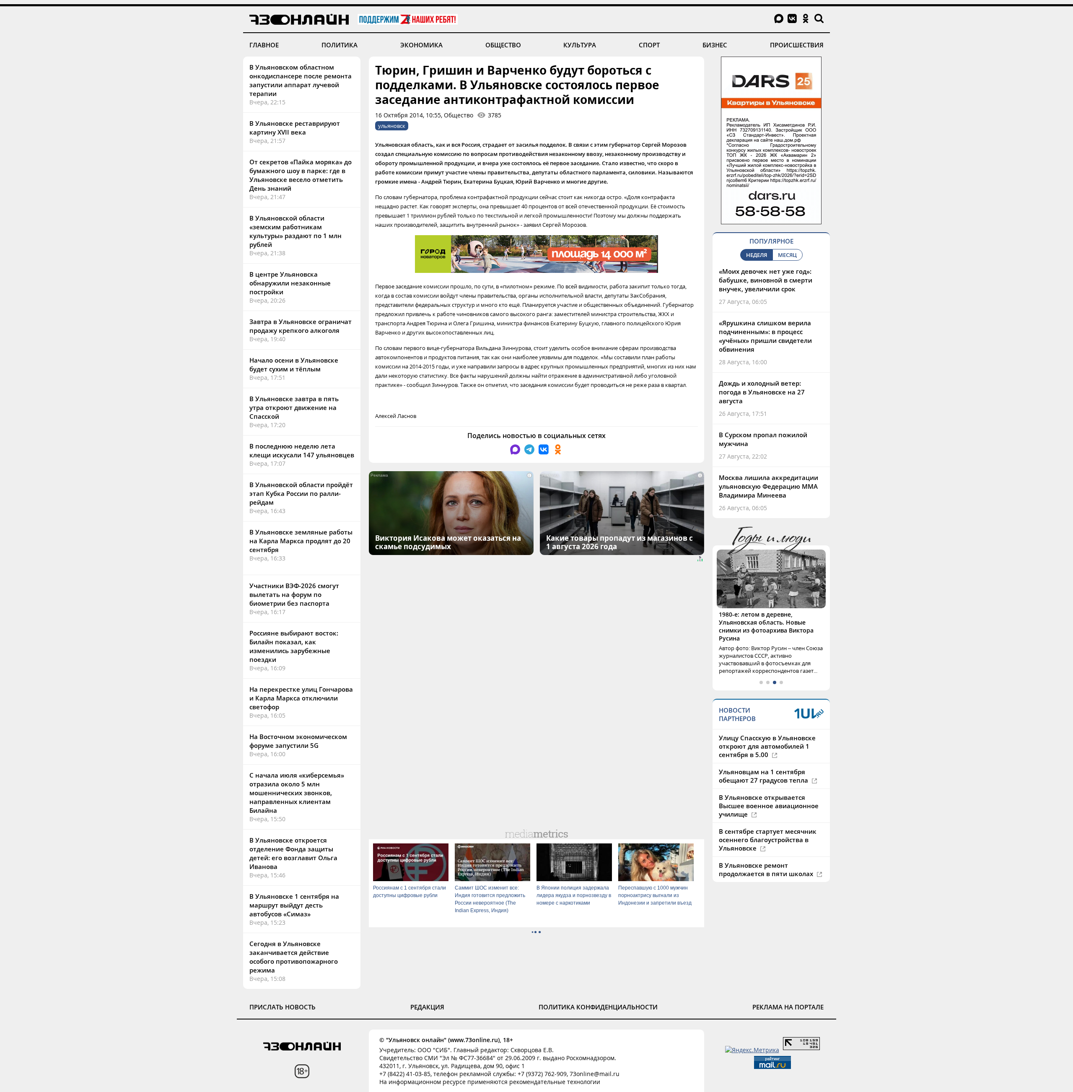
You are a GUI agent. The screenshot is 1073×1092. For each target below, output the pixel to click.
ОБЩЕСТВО (503, 45)
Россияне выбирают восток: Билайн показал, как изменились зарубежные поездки (293, 646)
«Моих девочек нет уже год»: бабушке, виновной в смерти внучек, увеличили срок (765, 280)
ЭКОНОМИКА (421, 45)
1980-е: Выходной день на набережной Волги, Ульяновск (764, 618)
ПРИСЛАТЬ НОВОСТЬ (282, 1007)
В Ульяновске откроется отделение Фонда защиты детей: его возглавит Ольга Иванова (293, 853)
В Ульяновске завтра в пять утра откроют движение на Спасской (294, 407)
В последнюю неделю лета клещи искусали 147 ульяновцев (301, 450)
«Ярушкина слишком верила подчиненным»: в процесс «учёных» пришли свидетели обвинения (765, 336)
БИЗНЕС (714, 45)
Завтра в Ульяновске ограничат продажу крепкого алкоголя (300, 326)
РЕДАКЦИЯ (427, 1007)
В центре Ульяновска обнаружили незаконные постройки (290, 283)
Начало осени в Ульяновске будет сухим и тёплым (293, 364)
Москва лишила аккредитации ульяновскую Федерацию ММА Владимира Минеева (768, 486)
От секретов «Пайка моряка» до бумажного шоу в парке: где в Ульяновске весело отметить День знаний (300, 175)
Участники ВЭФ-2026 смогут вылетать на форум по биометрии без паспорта (294, 594)
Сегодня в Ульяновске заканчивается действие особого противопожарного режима (293, 956)
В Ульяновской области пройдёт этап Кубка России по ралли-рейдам (301, 493)
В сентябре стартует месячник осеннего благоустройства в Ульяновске (767, 823)
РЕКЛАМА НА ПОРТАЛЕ (788, 1007)
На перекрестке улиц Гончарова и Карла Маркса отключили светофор (301, 698)
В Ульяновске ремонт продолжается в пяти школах (767, 853)
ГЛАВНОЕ (264, 45)
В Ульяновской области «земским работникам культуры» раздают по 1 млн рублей (295, 231)
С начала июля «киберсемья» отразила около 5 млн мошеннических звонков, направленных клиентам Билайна (296, 792)
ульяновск (391, 126)
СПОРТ (649, 45)
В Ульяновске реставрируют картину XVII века (294, 127)
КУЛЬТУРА (579, 45)
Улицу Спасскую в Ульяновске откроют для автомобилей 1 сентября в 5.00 (767, 730)
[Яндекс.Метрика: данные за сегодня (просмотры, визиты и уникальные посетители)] (752, 1050)
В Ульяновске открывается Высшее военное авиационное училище (769, 789)
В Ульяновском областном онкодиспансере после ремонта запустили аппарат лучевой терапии (300, 80)
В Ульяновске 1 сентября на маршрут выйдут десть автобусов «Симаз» (294, 905)
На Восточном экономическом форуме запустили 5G (298, 741)
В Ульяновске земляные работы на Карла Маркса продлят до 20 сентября (300, 541)
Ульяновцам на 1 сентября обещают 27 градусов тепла (764, 760)
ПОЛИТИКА (339, 45)
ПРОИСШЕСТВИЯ (797, 45)
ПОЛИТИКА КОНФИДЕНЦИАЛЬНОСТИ (598, 1007)
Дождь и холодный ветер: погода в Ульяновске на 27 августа (762, 392)
